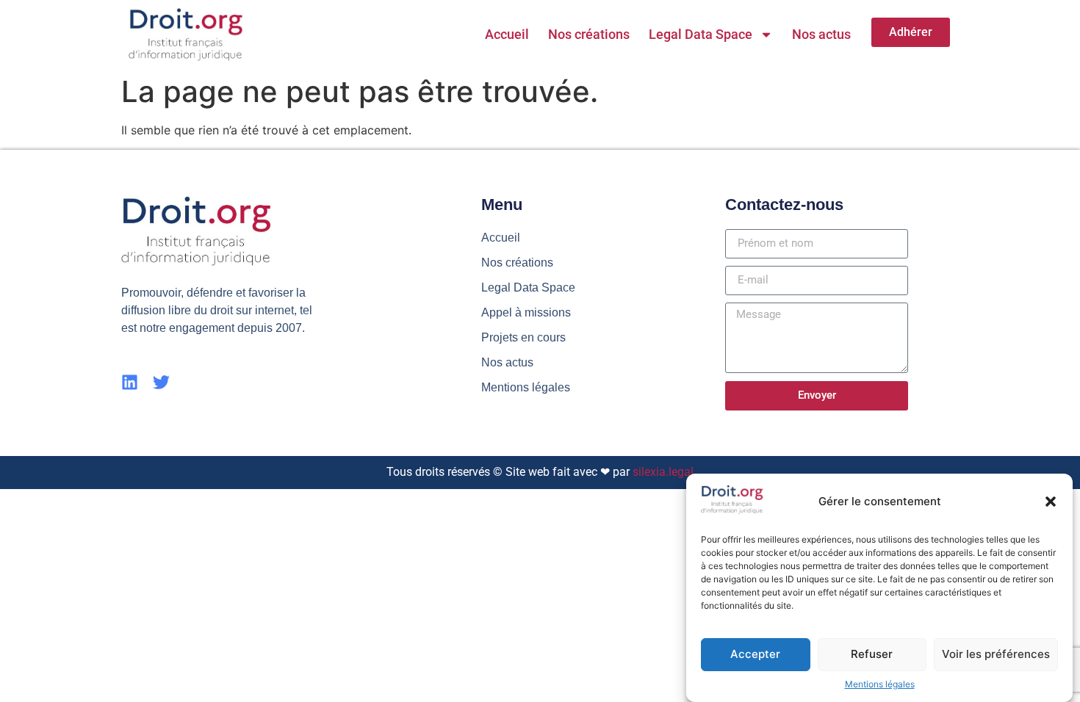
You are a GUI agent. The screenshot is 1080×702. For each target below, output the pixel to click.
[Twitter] (161, 382)
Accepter (755, 654)
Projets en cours (523, 337)
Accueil (507, 34)
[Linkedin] (129, 382)
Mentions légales (880, 684)
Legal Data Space (700, 34)
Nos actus (821, 34)
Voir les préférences (996, 654)
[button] (1050, 501)
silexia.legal (663, 472)
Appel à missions (526, 312)
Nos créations (589, 34)
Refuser (872, 654)
